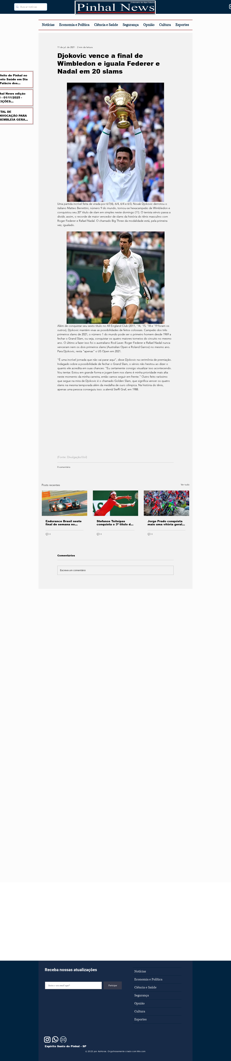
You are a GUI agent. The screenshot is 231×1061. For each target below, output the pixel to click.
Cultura (139, 1011)
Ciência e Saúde (145, 987)
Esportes (140, 1019)
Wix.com (141, 1051)
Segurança (141, 995)
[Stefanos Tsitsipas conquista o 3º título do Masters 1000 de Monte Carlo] (115, 503)
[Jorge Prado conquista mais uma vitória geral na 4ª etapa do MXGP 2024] (166, 503)
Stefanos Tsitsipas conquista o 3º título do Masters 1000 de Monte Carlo (115, 523)
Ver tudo (185, 484)
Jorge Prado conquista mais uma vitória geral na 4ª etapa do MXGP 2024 (165, 523)
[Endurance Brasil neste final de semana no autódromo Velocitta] (64, 503)
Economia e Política (148, 979)
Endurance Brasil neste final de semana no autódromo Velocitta (64, 523)
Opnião (139, 1003)
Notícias (140, 971)
